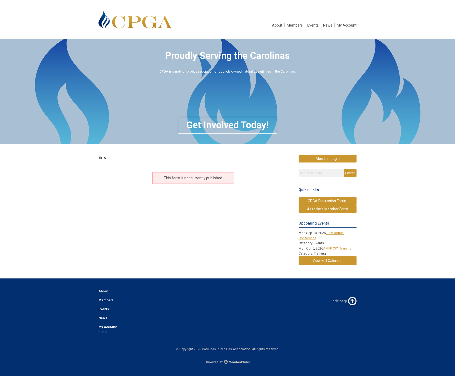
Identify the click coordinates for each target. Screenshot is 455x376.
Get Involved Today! (227, 125)
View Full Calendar (328, 260)
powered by (214, 362)
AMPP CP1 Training (337, 248)
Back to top (338, 301)
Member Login (328, 158)
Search (350, 173)
